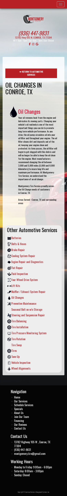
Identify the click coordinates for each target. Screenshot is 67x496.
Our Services (20, 401)
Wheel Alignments (21, 368)
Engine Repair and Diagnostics (27, 262)
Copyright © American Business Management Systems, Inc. (33, 492)
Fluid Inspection (19, 274)
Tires (14, 351)
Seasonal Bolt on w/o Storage (26, 310)
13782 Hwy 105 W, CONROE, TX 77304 (33, 37)
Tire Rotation (18, 339)
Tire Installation (19, 327)
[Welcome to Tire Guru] (33, 19)
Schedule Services (23, 405)
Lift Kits (15, 286)
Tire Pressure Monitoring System (29, 333)
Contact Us (20, 428)
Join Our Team (21, 417)
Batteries (16, 238)
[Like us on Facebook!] (30, 44)
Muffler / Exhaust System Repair (28, 292)
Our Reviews (20, 425)
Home (17, 397)
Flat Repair (17, 268)
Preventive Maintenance (23, 304)
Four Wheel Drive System (24, 280)
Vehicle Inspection (20, 363)
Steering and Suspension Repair (28, 315)
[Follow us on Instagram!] (33, 44)
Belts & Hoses (18, 244)
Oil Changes (17, 298)
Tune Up (15, 357)
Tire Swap (16, 345)
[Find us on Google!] (37, 44)
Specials (18, 409)
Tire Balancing (18, 321)
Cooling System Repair (23, 256)
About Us (19, 413)
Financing (19, 421)
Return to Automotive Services (32, 73)
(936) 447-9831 (33, 33)
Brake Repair (18, 250)
